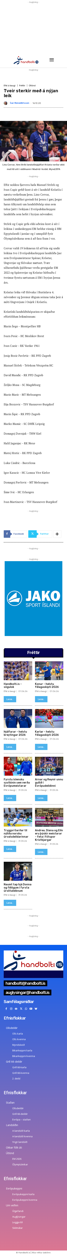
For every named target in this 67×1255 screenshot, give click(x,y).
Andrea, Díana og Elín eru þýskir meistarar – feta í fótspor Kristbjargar (49, 835)
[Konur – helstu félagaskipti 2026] (49, 670)
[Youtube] (31, 1008)
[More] (57, 534)
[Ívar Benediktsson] (6, 103)
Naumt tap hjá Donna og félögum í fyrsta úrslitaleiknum (17, 887)
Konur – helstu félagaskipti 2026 (47, 685)
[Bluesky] (36, 1008)
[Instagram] (11, 1008)
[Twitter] (21, 1008)
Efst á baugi (9, 86)
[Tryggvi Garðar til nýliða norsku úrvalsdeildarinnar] (18, 817)
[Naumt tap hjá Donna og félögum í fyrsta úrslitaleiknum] (18, 871)
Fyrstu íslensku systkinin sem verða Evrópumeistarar (17, 782)
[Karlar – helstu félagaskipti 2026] (49, 718)
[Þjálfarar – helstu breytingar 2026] (18, 718)
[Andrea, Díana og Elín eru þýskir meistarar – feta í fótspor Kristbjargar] (49, 817)
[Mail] (16, 1008)
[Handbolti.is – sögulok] (18, 670)
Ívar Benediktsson (19, 103)
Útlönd (32, 86)
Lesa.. (10, 699)
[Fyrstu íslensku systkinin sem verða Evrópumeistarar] (18, 766)
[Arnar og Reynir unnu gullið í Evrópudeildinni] (49, 766)
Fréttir (22, 86)
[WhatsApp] (25, 1008)
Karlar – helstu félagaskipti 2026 (47, 733)
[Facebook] (6, 1008)
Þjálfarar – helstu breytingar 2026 (15, 733)
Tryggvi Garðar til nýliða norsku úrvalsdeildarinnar (16, 833)
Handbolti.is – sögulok (13, 685)
